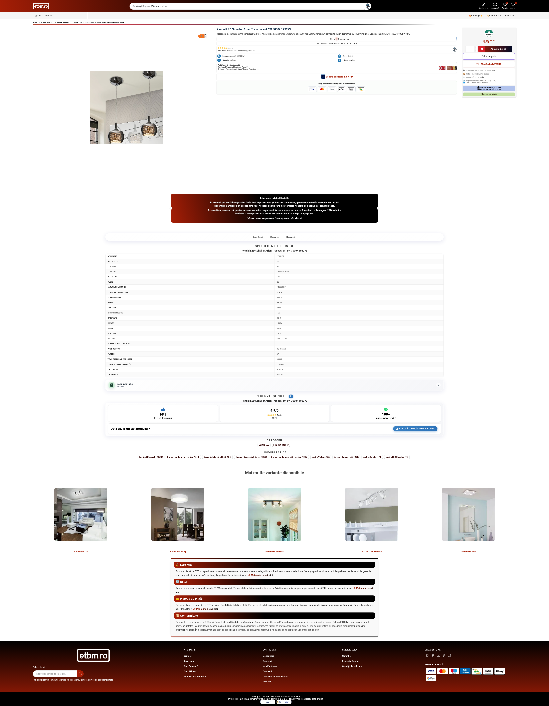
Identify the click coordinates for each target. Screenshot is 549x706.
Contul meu (484, 8)
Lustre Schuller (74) (372, 457)
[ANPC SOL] (268, 703)
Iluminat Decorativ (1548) (151, 457)
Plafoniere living (178, 552)
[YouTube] (438, 655)
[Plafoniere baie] (468, 514)
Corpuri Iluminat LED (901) (346, 457)
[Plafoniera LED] (80, 514)
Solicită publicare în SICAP (339, 77)
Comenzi (267, 661)
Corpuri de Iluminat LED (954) (217, 457)
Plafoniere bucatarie (371, 552)
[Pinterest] (444, 655)
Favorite (267, 681)
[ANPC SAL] (284, 703)
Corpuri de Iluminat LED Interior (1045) (289, 457)
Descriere (275, 237)
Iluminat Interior (281, 445)
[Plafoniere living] (177, 514)
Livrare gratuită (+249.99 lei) (233, 56)
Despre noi (188, 661)
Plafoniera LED (81, 552)
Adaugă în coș (498, 49)
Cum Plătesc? (190, 671)
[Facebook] (433, 655)
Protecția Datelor (350, 661)
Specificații (258, 237)
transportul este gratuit (312, 699)
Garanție (346, 656)
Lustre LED (264, 445)
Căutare (367, 6)
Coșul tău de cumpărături (275, 676)
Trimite (80, 673)
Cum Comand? (190, 666)
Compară (495, 8)
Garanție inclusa (229, 60)
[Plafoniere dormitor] (274, 514)
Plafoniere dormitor (275, 552)
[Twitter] (427, 655)
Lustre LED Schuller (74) (397, 457)
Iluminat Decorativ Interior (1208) (251, 457)
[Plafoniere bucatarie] (371, 514)
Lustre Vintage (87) (321, 457)
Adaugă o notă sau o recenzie (417, 428)
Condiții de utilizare (352, 666)
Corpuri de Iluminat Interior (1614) (183, 457)
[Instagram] (449, 655)
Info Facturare (270, 666)
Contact (187, 656)
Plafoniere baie (468, 552)
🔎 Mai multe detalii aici (260, 575)
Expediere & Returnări (194, 676)
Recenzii (290, 237)
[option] (80, 517)
